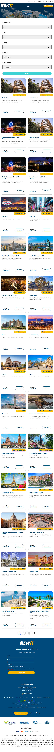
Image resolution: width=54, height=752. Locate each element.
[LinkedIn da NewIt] (39, 713)
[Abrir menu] (28, 6)
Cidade (5, 43)
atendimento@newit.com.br (42, 697)
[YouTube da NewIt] (36, 713)
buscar (27, 73)
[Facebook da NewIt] (34, 713)
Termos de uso (20, 707)
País (4, 33)
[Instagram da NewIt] (31, 713)
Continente (6, 22)
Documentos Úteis (41, 707)
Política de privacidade (30, 707)
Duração (5, 53)
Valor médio (6, 63)
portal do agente (48, 5)
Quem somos (11, 707)
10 (31, 633)
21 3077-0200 (42, 1)
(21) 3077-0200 (33, 1)
